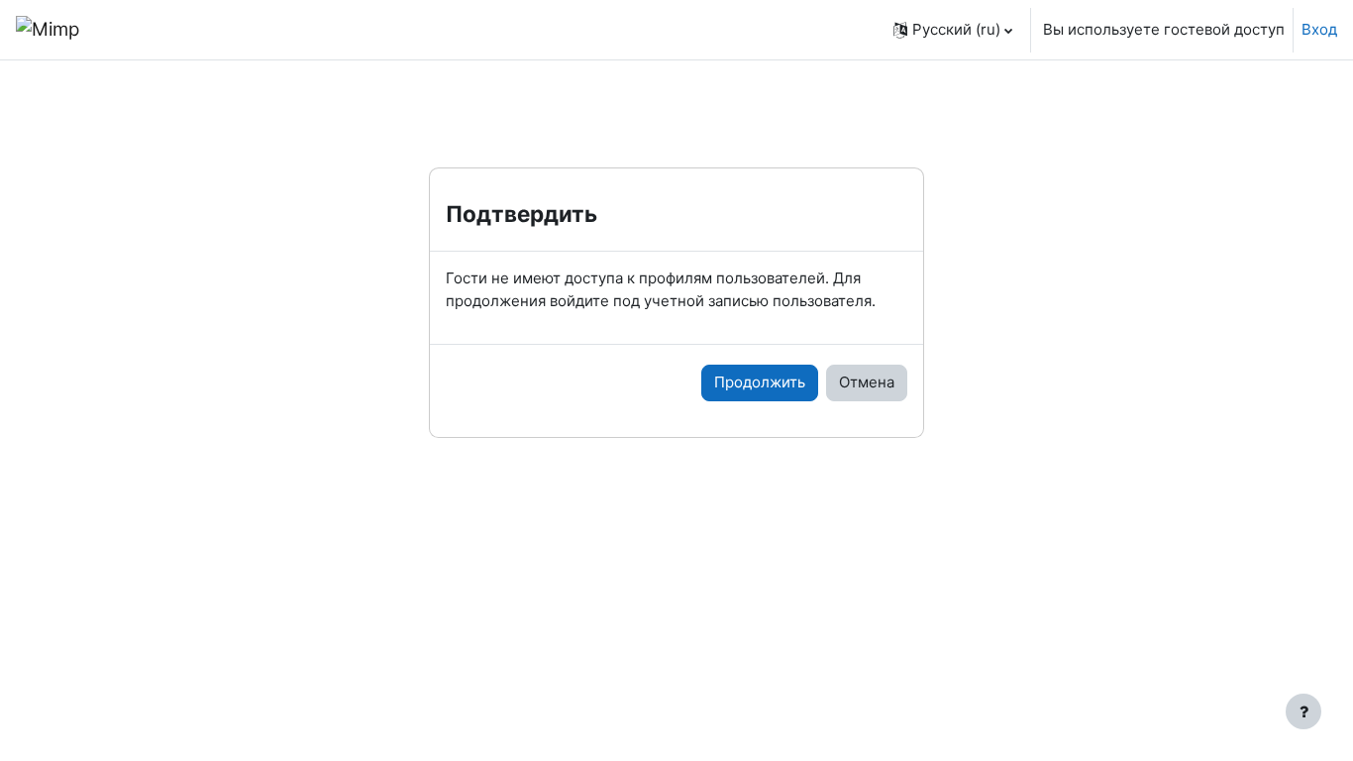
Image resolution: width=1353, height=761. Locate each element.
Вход (1319, 29)
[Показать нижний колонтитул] (1303, 711)
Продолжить (759, 382)
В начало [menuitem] (150, 29)
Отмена (866, 382)
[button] (953, 29)
